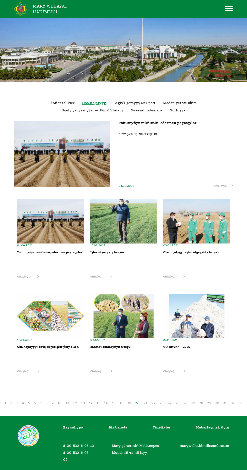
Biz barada (118, 427)
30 (217, 403)
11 (67, 403)
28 (201, 403)
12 (75, 403)
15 (98, 403)
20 (137, 403)
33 (241, 403)
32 (233, 403)
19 (129, 403)
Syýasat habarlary (146, 110)
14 (91, 403)
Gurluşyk (177, 110)
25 (177, 403)
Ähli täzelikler (62, 103)
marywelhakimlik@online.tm (204, 446)
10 (60, 403)
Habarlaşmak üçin (212, 427)
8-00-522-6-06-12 (78, 446)
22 (153, 403)
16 (106, 403)
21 (145, 403)
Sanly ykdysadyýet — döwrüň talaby (92, 110)
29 (209, 403)
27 (193, 403)
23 (161, 403)
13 (83, 403)
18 (121, 403)
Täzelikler (162, 427)
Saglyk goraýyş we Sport (134, 103)
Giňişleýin (220, 185)
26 (185, 403)
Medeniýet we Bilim (180, 103)
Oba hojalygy (94, 103)
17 (114, 403)
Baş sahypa (73, 427)
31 (225, 403)
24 (169, 403)
